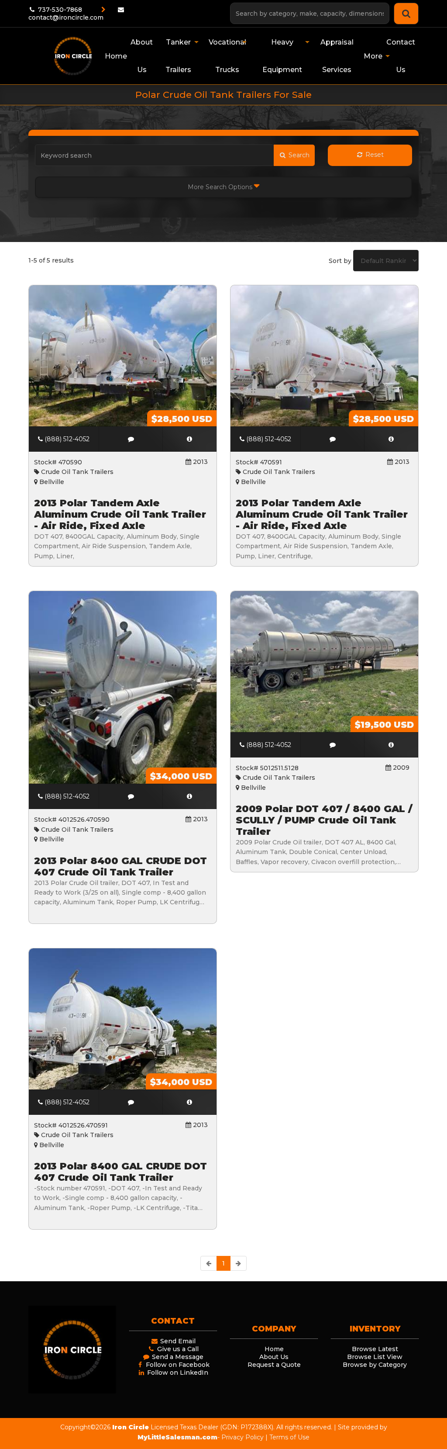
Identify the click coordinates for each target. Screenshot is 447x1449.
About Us (274, 1357)
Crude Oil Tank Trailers (76, 472)
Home (274, 1349)
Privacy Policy (242, 1437)
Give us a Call (177, 1349)
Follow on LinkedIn (176, 1372)
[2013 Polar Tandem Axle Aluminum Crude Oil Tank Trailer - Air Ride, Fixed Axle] (190, 439)
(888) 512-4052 (66, 439)
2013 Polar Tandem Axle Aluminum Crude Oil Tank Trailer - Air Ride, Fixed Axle (120, 515)
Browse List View (374, 1357)
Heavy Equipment (282, 56)
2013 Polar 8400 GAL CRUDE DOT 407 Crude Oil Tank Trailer (120, 866)
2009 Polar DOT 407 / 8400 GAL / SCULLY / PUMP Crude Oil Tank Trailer (324, 820)
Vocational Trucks (227, 56)
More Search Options (221, 187)
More (373, 56)
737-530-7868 (59, 10)
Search (298, 155)
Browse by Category (375, 1365)
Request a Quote (274, 1365)
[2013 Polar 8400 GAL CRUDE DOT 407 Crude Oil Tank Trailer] (190, 796)
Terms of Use (289, 1437)
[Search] (406, 13)
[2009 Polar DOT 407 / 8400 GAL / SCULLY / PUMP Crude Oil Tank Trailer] (391, 745)
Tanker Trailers (178, 56)
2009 (400, 767)
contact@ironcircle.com (65, 17)
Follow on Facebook (177, 1365)
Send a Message (176, 1357)
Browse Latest (375, 1349)
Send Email (177, 1341)
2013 (199, 462)
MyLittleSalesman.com (177, 1437)
